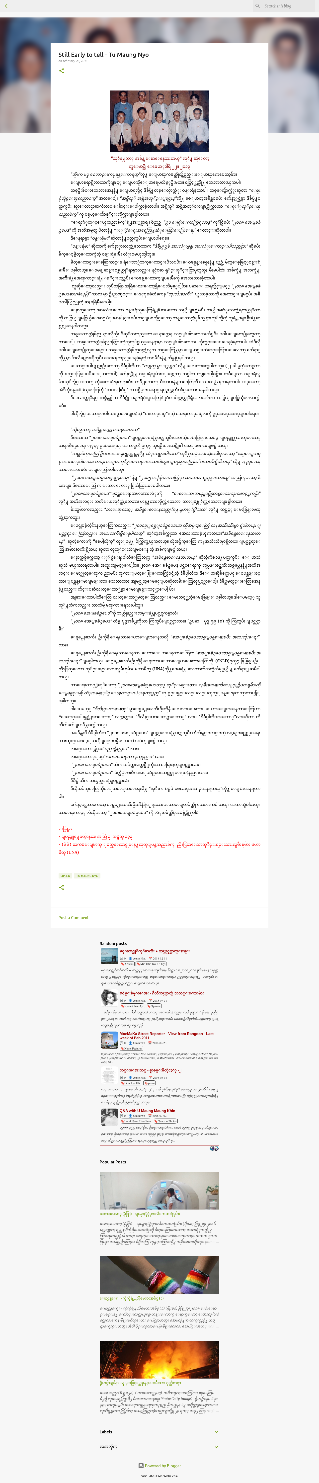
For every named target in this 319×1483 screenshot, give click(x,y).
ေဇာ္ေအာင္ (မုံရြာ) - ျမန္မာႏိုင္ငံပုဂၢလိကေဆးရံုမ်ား (140, 1214)
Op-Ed (65, 875)
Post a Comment (74, 917)
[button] (62, 71)
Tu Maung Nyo (87, 875)
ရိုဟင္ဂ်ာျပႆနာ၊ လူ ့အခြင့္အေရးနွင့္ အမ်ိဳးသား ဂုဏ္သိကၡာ (140, 1383)
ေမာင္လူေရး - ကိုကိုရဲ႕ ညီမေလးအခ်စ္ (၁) (132, 1298)
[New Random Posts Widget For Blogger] (214, 1148)
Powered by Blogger (162, 1466)
